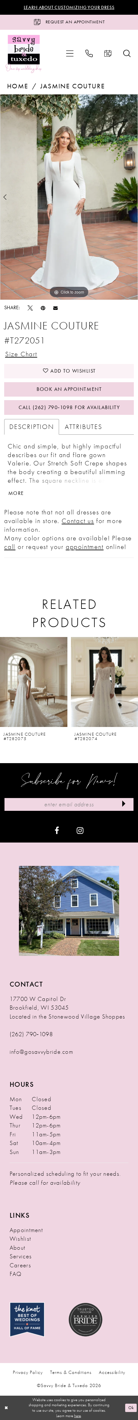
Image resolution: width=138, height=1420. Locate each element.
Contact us (78, 521)
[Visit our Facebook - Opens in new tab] (56, 830)
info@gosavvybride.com (41, 1052)
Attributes (83, 427)
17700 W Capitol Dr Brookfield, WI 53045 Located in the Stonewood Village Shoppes (67, 1008)
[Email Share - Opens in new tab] (55, 308)
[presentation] (89, 682)
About (17, 1248)
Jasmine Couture (72, 86)
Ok (131, 1407)
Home (17, 86)
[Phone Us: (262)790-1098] (89, 53)
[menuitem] (70, 53)
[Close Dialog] (6, 1407)
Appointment (26, 1230)
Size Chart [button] (21, 354)
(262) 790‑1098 (31, 1034)
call (9, 547)
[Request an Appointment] (108, 53)
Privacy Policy (28, 1372)
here (77, 1415)
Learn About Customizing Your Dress (69, 7)
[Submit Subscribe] (124, 804)
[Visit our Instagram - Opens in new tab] (80, 830)
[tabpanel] (69, 197)
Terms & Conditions (70, 1372)
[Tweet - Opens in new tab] (30, 307)
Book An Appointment (69, 389)
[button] (70, 53)
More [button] (16, 493)
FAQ (16, 1274)
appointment (85, 547)
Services (21, 1256)
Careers (20, 1265)
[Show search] (127, 53)
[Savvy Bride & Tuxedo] (23, 54)
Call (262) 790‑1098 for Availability (69, 407)
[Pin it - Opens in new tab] (43, 307)
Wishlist (20, 1239)
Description (31, 427)
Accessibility (112, 1372)
